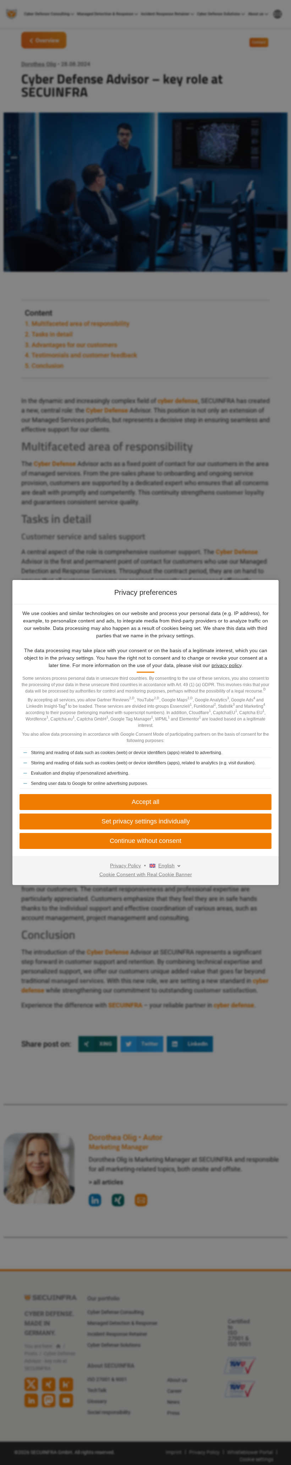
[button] (145, 841)
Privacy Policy (125, 865)
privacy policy (226, 665)
